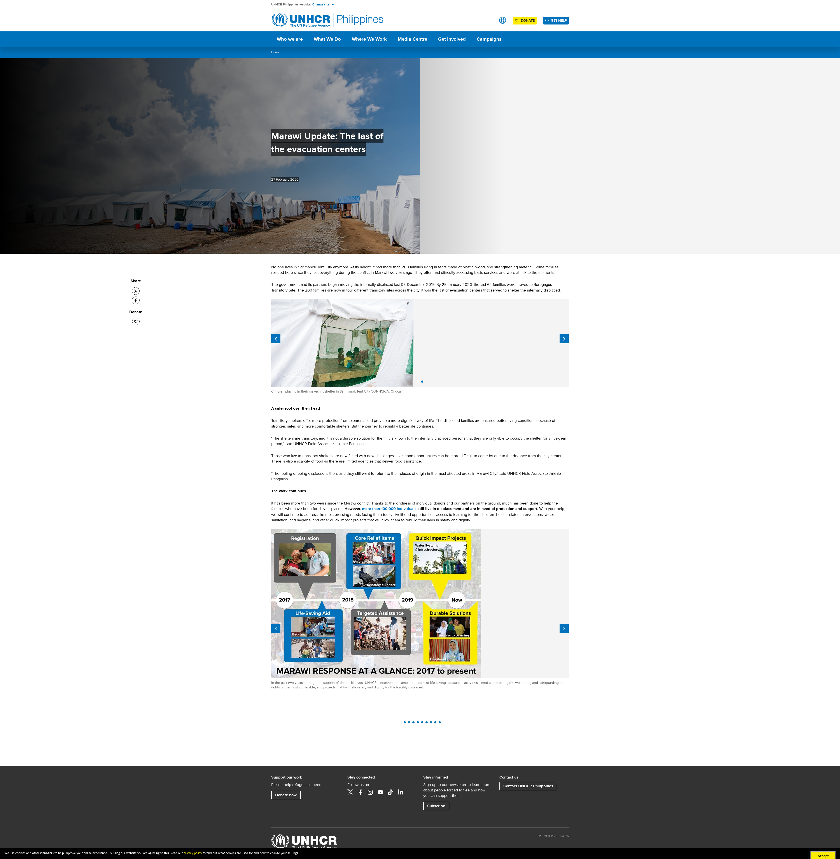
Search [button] (488, 20)
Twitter (350, 792)
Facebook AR (360, 792)
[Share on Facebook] (136, 300)
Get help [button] (559, 20)
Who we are (290, 39)
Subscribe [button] (436, 806)
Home (275, 52)
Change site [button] (320, 4)
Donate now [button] (288, 795)
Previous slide (275, 338)
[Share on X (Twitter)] (136, 291)
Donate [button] (525, 21)
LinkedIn (400, 792)
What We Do (327, 39)
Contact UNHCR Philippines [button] (528, 786)
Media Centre (412, 39)
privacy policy (193, 853)
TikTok (390, 792)
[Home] (301, 20)
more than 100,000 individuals (389, 509)
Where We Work (369, 39)
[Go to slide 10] (441, 723)
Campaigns (489, 39)
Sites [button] (502, 20)
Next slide (564, 338)
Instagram (370, 792)
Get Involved (452, 39)
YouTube (380, 792)
